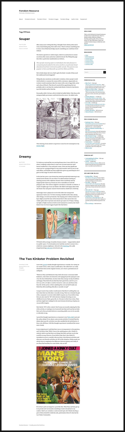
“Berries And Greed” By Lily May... (93, 84)
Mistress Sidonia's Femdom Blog (93, 128)
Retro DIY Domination (90, 131)
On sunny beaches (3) (90, 160)
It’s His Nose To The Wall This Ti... (93, 197)
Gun (28, 266)
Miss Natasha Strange (90, 136)
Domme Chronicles (90, 110)
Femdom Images (53, 19)
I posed (45, 264)
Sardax (87, 161)
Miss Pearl (88, 83)
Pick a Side (70, 317)
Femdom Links (89, 64)
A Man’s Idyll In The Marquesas (92, 184)
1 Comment (21, 270)
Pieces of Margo (89, 203)
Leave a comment (23, 48)
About (21, 19)
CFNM (24, 164)
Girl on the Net (89, 190)
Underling (66, 246)
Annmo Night (40, 145)
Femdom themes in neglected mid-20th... (95, 104)
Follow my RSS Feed (89, 45)
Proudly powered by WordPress (36, 425)
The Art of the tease (90, 137)
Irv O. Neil (87, 102)
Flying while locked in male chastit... (94, 98)
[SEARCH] (104, 72)
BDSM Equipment (89, 56)
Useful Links (74, 19)
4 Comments (22, 166)
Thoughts (21, 268)
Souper (24, 39)
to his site (49, 248)
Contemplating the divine (91, 158)
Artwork (21, 46)
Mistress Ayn (88, 148)
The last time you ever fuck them (93, 191)
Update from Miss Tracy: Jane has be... (94, 90)
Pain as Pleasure (89, 112)
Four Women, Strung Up (91, 177)
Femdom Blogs (64, 19)
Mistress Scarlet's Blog (91, 89)
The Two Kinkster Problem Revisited (46, 259)
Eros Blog (87, 182)
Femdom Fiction (42, 19)
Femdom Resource (29, 11)
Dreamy (25, 156)
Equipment (83, 19)
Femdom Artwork (30, 19)
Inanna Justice (89, 142)
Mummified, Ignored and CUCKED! (93, 123)
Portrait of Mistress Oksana (91, 163)
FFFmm (25, 46)
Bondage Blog (89, 176)
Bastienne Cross (89, 122)
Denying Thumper (90, 96)
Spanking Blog (89, 196)
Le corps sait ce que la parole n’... (93, 143)
